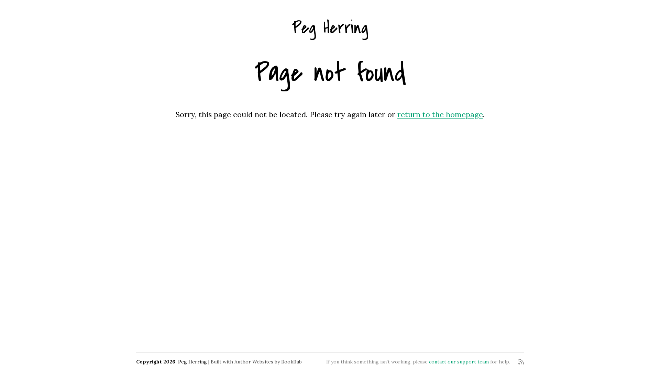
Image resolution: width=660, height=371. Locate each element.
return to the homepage (440, 114)
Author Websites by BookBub (268, 362)
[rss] (521, 362)
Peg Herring (330, 28)
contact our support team (459, 362)
